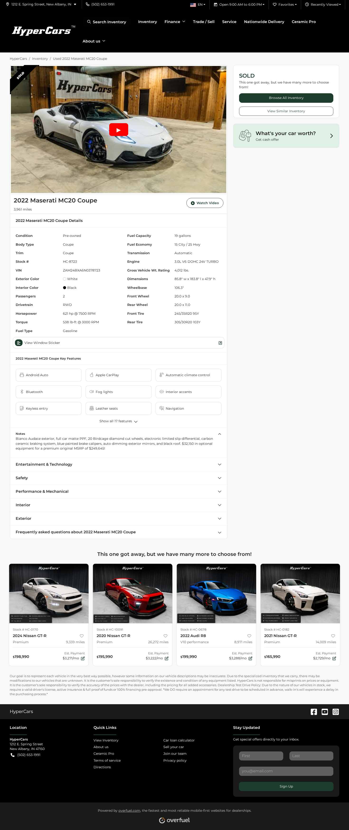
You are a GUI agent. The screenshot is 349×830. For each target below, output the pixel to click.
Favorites (286, 4)
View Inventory (106, 740)
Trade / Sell (204, 21)
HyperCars (18, 59)
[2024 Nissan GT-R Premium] (49, 593)
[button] (43, 4)
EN (200, 4)
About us (101, 747)
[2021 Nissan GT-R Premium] (300, 593)
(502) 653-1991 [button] (102, 4)
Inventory (147, 21)
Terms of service (107, 760)
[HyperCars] (43, 30)
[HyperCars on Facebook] (312, 711)
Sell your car (173, 747)
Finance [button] (172, 21)
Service (229, 21)
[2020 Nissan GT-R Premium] (132, 593)
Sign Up (286, 786)
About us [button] (91, 41)
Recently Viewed (324, 4)
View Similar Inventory (286, 111)
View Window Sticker (42, 343)
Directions (102, 767)
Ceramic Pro (304, 21)
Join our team (175, 753)
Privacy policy (175, 760)
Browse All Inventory (286, 98)
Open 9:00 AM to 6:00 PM (240, 4)
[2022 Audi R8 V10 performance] (216, 593)
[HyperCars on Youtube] (322, 711)
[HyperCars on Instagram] (333, 711)
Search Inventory (109, 22)
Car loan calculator (179, 740)
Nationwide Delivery (264, 21)
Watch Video (208, 203)
